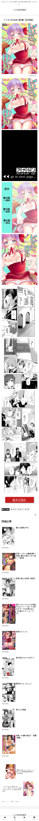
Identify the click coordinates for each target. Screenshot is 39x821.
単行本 (22, 509)
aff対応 (15, 509)
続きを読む (19, 499)
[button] (35, 425)
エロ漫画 (6, 509)
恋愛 (28, 509)
